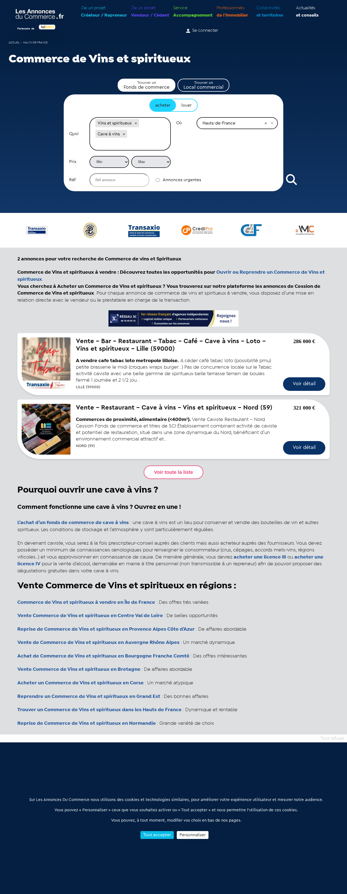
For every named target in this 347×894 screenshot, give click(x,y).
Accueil (14, 42)
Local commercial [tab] (203, 85)
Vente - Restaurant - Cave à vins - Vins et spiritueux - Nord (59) (174, 407)
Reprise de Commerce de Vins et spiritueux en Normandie (86, 723)
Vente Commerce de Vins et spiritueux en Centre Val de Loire (90, 615)
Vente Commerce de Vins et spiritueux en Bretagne (78, 669)
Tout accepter (157, 835)
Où (179, 123)
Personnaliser (192, 835)
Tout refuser (332, 738)
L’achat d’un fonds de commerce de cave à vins (73, 522)
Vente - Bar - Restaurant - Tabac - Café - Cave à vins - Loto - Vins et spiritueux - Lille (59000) (171, 345)
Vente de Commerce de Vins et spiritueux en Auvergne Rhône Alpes (98, 642)
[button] (136, 123)
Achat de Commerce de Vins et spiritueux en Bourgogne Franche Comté (103, 656)
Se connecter (205, 30)
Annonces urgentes (182, 180)
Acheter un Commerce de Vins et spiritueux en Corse (80, 683)
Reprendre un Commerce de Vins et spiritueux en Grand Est (88, 696)
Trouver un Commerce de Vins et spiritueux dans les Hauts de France (99, 710)
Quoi (74, 134)
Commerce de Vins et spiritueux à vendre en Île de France (86, 602)
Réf (72, 180)
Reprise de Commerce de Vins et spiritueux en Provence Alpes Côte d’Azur (106, 629)
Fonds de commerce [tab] (146, 85)
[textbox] (130, 145)
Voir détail (304, 383)
